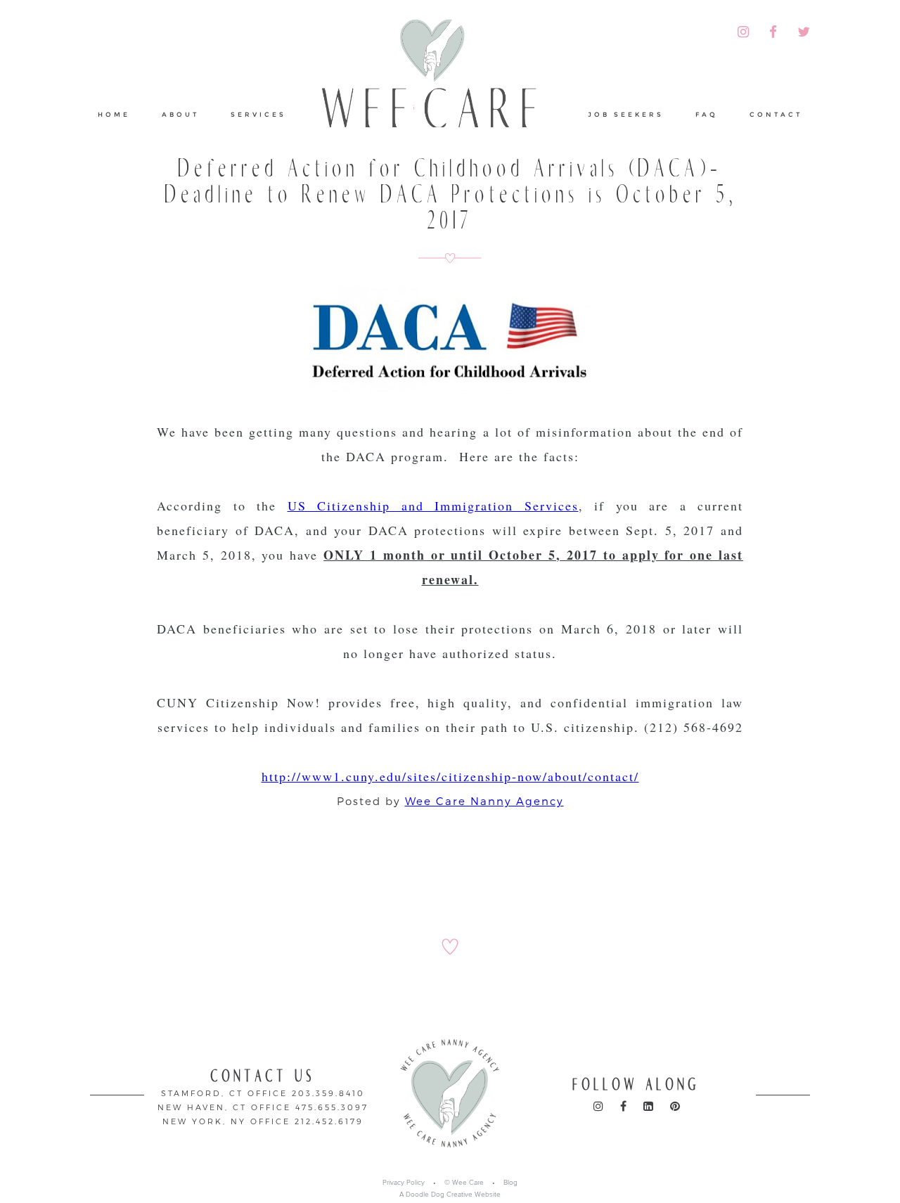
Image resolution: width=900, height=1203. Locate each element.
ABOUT (180, 114)
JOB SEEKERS (626, 114)
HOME (114, 114)
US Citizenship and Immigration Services (433, 505)
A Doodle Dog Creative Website (450, 1194)
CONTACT (776, 114)
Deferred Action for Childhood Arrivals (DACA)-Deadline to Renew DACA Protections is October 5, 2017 (450, 194)
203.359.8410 (328, 1093)
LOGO (437, 87)
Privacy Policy (403, 1182)
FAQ (706, 114)
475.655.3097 (331, 1107)
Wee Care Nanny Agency (484, 801)
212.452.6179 (329, 1121)
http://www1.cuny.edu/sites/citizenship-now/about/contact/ (450, 776)
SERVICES (258, 114)
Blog (510, 1182)
